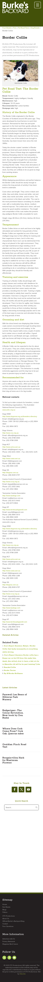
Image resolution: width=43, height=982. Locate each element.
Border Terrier (10, 670)
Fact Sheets (6, 28)
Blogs (4, 909)
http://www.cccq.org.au (10, 482)
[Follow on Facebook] (14, 789)
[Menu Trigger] (37, 5)
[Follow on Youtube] (28, 789)
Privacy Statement (8, 941)
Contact (5, 924)
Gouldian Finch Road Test (14, 745)
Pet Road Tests (23, 28)
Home (4, 904)
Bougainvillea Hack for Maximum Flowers (13, 760)
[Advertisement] (21, 20)
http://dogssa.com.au (10, 472)
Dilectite (23, 974)
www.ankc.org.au (8, 410)
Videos (4, 912)
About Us (5, 918)
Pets (14, 28)
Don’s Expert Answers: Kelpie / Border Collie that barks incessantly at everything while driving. (20, 649)
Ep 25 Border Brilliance (13, 673)
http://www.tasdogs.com (11, 496)
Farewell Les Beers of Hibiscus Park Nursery (14, 697)
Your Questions (7, 926)
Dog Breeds (35, 28)
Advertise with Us (8, 939)
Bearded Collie (10, 667)
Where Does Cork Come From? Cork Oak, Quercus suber (13, 731)
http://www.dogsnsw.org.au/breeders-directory (19, 416)
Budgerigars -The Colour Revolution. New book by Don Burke (13, 714)
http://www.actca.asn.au (11, 447)
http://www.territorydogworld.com (14, 510)
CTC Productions (8, 916)
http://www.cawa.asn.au (11, 458)
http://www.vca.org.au (10, 433)
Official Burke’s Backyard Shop (13, 921)
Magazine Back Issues (10, 944)
